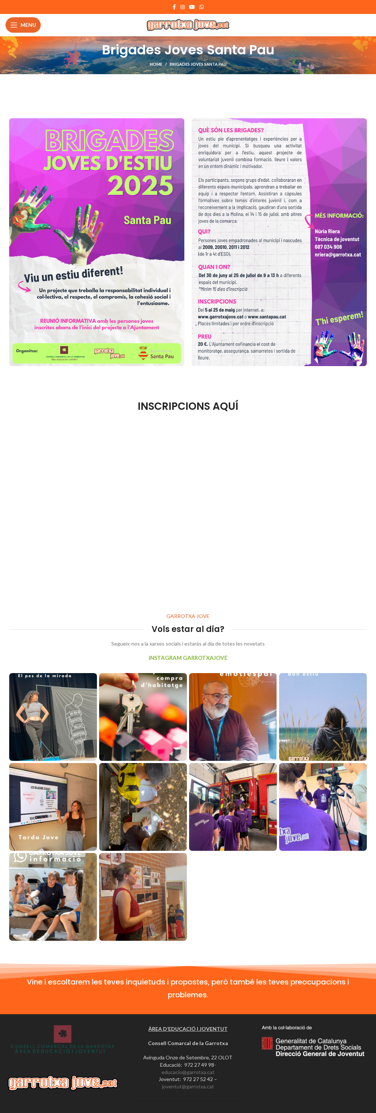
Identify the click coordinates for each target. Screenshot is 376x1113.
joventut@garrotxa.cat (188, 1086)
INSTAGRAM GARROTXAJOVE (188, 657)
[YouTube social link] (192, 7)
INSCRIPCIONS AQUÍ (188, 406)
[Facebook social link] (174, 7)
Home (156, 64)
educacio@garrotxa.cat (188, 1072)
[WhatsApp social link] (201, 7)
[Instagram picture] (53, 717)
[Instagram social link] (182, 7)
